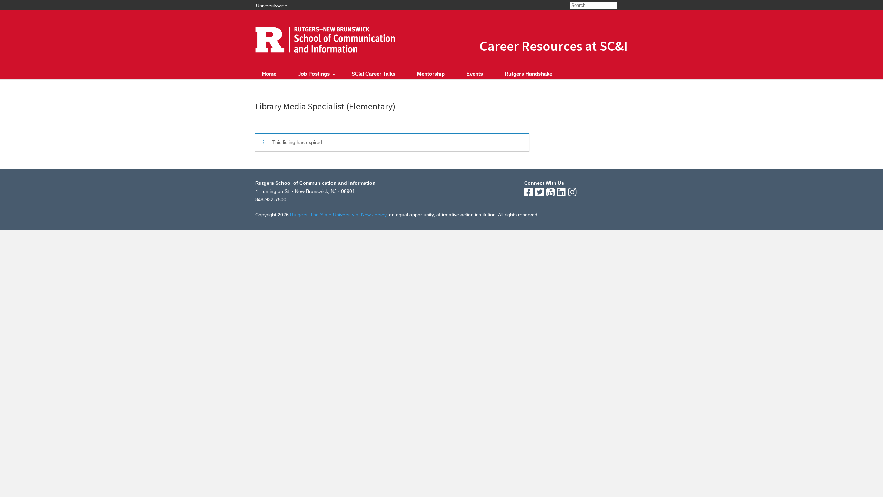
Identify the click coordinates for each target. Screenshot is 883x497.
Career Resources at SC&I (553, 46)
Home (269, 74)
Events (474, 74)
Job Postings (314, 74)
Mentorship (431, 74)
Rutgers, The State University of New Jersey (338, 214)
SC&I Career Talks (373, 74)
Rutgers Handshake (528, 74)
